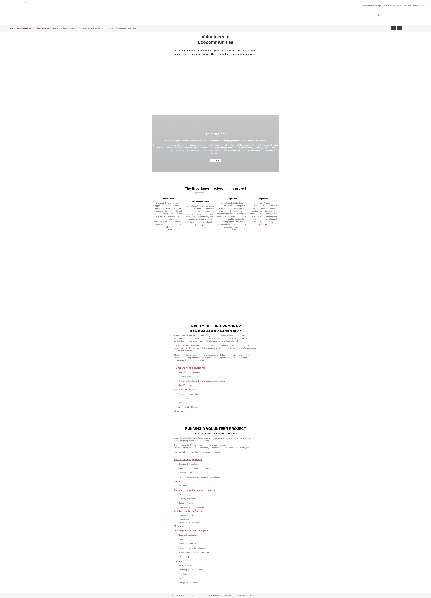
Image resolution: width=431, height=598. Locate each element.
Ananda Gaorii (167, 199)
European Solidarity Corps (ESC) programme (195, 338)
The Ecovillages (42, 28)
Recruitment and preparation (188, 459)
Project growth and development (190, 368)
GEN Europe (186, 345)
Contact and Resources (126, 28)
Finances (178, 411)
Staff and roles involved (185, 389)
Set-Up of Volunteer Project (64, 28)
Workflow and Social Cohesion (189, 511)
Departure (179, 561)
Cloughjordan (231, 199)
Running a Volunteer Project (92, 28)
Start (12, 28)
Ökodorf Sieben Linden (199, 202)
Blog (111, 28)
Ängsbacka (263, 199)
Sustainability (183, 557)
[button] (215, 160)
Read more (167, 230)
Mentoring (179, 526)
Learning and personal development (192, 530)
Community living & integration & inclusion (195, 490)
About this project (24, 28)
